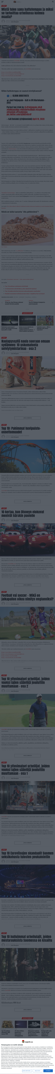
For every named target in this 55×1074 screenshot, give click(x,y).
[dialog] (27, 1056)
